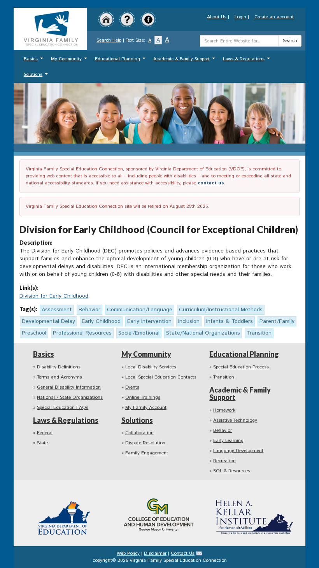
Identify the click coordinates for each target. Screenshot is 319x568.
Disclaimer (155, 553)
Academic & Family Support (185, 61)
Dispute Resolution (145, 443)
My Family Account (146, 407)
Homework (224, 410)
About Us (216, 17)
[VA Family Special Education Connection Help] (127, 19)
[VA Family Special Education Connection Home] (50, 28)
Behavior (222, 430)
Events (132, 387)
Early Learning (228, 440)
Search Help (108, 40)
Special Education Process (241, 367)
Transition (223, 377)
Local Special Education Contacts (160, 377)
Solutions (37, 76)
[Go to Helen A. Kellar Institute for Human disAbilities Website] (254, 513)
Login (240, 17)
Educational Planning (121, 61)
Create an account (274, 17)
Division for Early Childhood (53, 296)
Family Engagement (146, 453)
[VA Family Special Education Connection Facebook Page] (148, 19)
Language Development (238, 450)
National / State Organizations (70, 397)
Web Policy (128, 553)
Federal (45, 433)
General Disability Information (69, 387)
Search (290, 40)
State (42, 443)
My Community (70, 61)
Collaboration (139, 433)
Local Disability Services (150, 367)
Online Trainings (142, 397)
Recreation (224, 461)
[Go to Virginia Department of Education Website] (64, 513)
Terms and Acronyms (59, 377)
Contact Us (183, 553)
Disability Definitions (59, 367)
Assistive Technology (235, 420)
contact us (211, 183)
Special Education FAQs (62, 407)
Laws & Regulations (247, 61)
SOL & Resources (231, 471)
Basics (34, 61)
